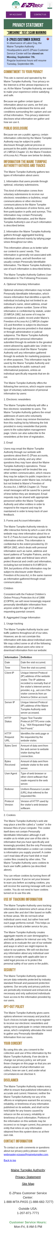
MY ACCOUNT (16, 15)
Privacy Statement (28, 1177)
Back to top (10, 1160)
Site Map (28, 1183)
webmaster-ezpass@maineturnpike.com (26, 1154)
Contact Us (40, 15)
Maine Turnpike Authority (28, 1170)
